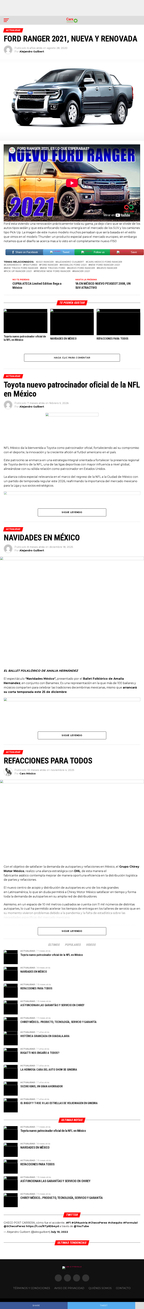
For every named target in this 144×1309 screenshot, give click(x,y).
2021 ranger (45, 262)
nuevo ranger (107, 268)
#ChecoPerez (97, 1222)
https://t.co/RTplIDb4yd (42, 1226)
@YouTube (81, 1226)
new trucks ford (53, 268)
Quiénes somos (100, 1288)
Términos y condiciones (31, 1288)
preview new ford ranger (52, 271)
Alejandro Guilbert (31, 51)
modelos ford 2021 (74, 265)
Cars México (27, 773)
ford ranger (49, 265)
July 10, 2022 (59, 1231)
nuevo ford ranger (81, 268)
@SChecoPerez (14, 1226)
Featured (30, 265)
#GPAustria (79, 1222)
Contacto (123, 1288)
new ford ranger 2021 (105, 265)
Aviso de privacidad (69, 1288)
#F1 (68, 1222)
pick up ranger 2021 (18, 271)
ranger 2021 (82, 271)
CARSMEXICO (13, 265)
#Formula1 (130, 1222)
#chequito (115, 1222)
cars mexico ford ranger (104, 262)
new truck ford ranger (21, 268)
